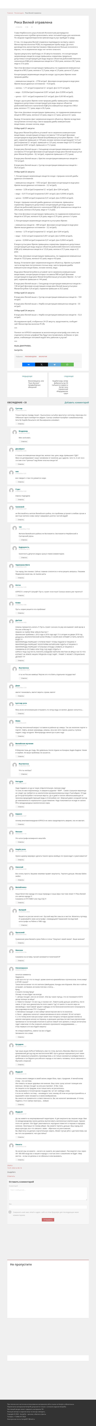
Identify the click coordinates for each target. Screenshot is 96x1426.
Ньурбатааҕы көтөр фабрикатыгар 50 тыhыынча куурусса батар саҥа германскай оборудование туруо (60, 387)
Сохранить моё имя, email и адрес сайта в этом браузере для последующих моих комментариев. (46, 1212)
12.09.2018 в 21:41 (20, 1146)
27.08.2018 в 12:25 (20, 451)
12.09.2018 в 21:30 (20, 1074)
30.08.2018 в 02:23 (20, 970)
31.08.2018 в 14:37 (24, 670)
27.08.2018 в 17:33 (24, 529)
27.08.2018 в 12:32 (20, 491)
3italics (10, 1165)
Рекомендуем (31, 357)
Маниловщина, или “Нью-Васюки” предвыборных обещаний (36, 384)
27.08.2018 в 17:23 (20, 687)
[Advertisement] (48, 1241)
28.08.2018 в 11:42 (20, 834)
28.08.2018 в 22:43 (20, 869)
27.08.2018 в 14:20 (20, 622)
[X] (41, 364)
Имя (10, 1204)
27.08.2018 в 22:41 (20, 723)
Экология (43, 357)
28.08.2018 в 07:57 (20, 783)
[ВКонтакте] (28, 364)
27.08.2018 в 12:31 (20, 473)
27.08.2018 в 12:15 (20, 410)
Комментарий (13, 1186)
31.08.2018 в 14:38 (24, 766)
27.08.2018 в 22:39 (20, 705)
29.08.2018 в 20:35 (20, 934)
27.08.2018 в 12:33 (20, 509)
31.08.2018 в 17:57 (20, 1046)
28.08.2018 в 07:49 (20, 745)
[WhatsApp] (67, 364)
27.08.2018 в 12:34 (20, 567)
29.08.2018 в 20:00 (24, 912)
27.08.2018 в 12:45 (20, 587)
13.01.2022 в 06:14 (14, 1168)
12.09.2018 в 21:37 (20, 1114)
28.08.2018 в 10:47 (20, 816)
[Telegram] (54, 364)
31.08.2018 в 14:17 (24, 549)
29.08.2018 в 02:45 (24, 433)
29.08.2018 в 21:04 (20, 952)
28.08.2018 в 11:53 (20, 851)
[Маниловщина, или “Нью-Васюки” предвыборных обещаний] (18, 384)
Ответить (21, 424)
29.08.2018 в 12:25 (20, 889)
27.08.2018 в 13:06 (20, 605)
